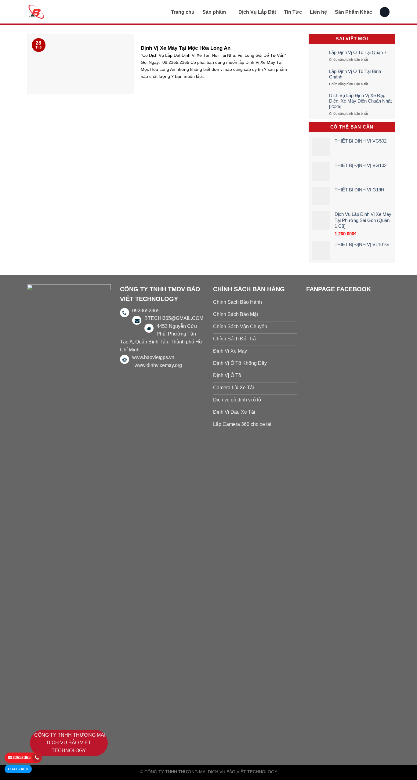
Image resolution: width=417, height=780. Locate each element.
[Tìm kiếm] (385, 12)
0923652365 (19, 757)
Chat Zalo (18, 769)
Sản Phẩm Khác (353, 12)
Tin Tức (293, 12)
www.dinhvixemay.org (158, 365)
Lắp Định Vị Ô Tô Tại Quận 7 (357, 52)
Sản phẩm (214, 12)
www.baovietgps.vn (153, 357)
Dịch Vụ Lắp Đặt (257, 12)
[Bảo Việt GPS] (57, 12)
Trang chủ (182, 12)
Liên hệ (318, 12)
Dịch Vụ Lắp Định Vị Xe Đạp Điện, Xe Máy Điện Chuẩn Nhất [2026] (360, 101)
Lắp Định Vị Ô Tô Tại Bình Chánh (355, 74)
